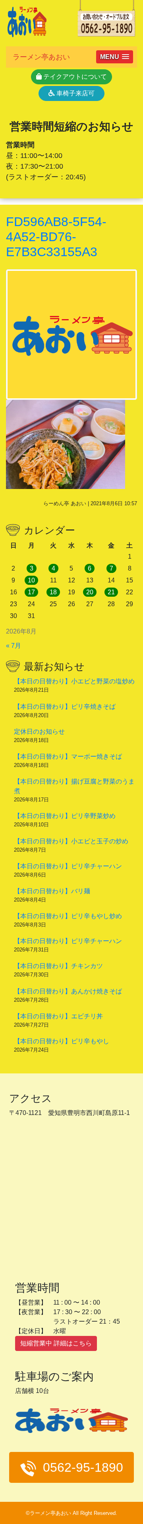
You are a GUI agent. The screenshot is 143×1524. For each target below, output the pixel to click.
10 (31, 580)
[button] (114, 56)
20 (89, 592)
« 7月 (13, 645)
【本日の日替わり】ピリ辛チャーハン (68, 866)
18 (53, 592)
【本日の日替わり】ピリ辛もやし (61, 1041)
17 (31, 592)
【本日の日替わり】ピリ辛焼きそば (65, 706)
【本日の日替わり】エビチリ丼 (58, 1016)
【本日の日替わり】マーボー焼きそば (68, 756)
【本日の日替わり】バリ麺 (52, 891)
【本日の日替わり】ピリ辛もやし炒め (68, 916)
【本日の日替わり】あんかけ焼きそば (68, 991)
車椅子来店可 (75, 93)
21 (111, 592)
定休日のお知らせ (39, 731)
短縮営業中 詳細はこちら (56, 1343)
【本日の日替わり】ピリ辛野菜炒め (65, 815)
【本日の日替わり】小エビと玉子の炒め (71, 841)
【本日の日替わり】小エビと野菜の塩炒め (74, 681)
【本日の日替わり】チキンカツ (58, 966)
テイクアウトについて (74, 76)
